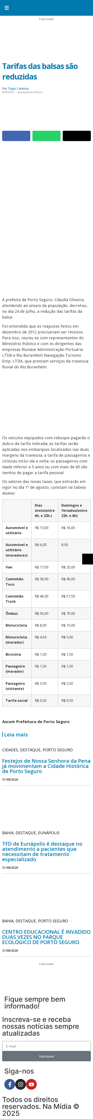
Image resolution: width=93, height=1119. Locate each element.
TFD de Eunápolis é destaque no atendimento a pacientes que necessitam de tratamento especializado (42, 851)
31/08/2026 (10, 779)
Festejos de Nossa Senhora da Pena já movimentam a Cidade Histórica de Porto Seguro (46, 766)
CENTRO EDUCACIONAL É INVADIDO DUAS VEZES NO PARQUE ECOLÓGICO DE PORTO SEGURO (46, 937)
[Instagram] (20, 1084)
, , (37, 749)
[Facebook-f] (9, 1084)
